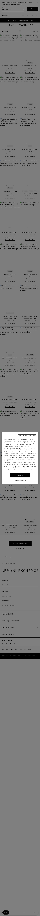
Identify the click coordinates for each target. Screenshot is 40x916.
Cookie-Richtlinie (30, 469)
